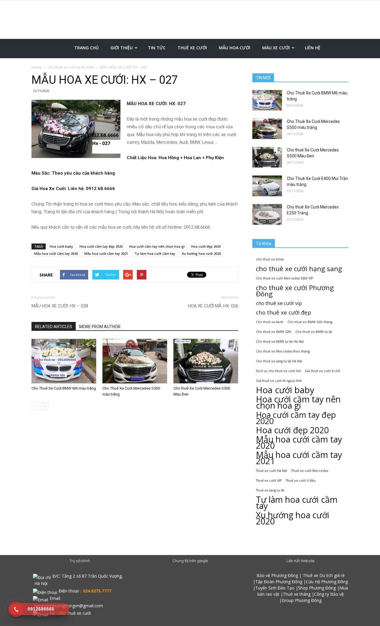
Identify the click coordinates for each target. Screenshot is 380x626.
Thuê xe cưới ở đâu (301, 480)
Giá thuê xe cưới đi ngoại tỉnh (279, 381)
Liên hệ (312, 47)
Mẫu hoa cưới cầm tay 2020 (56, 253)
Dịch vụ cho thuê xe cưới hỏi (278, 371)
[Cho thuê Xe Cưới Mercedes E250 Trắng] (267, 214)
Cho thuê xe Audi (269, 322)
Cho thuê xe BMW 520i (273, 332)
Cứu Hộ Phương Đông (327, 581)
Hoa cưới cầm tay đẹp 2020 (101, 246)
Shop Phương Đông (317, 588)
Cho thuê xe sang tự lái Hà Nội (279, 361)
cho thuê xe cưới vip (279, 303)
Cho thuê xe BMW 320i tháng (309, 322)
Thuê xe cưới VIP (268, 480)
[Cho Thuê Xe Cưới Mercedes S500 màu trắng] (134, 361)
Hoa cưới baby (61, 246)
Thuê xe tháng (297, 594)
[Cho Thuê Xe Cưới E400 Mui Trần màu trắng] (267, 186)
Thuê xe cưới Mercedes (309, 471)
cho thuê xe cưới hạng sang (299, 268)
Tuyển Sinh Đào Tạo (274, 588)
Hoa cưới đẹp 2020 (206, 246)
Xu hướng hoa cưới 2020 (201, 253)
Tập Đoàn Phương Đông (278, 581)
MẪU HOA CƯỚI (234, 47)
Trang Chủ (86, 47)
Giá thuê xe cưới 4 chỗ (322, 371)
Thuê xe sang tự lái (270, 490)
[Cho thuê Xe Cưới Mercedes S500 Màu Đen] (205, 361)
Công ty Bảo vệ (329, 594)
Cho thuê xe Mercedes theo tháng (283, 351)
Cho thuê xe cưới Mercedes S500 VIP (284, 278)
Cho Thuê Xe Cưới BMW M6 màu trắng (63, 388)
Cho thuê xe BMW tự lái (313, 332)
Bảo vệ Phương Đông (277, 575)
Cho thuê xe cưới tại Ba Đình (71, 67)
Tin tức (157, 47)
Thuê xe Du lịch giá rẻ (324, 575)
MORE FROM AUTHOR (100, 326)
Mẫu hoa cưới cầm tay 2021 (106, 253)
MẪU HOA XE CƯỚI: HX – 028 (59, 306)
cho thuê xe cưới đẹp (283, 312)
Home (36, 67)
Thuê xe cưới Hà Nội (271, 471)
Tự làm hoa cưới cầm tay (154, 253)
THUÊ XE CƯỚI (192, 47)
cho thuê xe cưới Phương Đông (295, 290)
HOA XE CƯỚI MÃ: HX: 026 (213, 306)
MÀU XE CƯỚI (276, 47)
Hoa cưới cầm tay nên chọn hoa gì (157, 246)
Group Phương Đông (302, 600)
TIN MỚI (263, 77)
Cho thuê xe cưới (74, 613)
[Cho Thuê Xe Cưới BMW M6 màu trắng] (63, 361)
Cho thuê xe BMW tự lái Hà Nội (280, 341)
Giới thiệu (121, 47)
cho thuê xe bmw (270, 259)
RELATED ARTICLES (53, 326)
